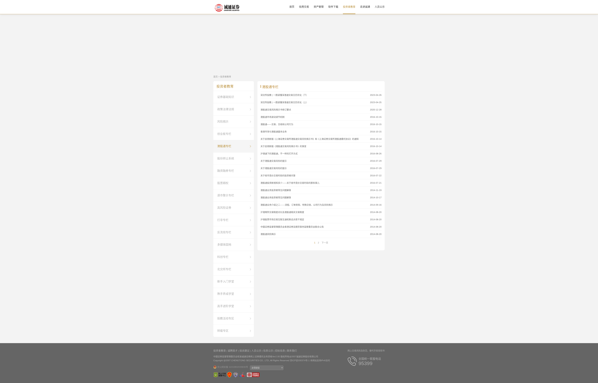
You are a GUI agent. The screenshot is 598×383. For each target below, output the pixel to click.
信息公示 (268, 350)
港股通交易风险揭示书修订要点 (276, 109)
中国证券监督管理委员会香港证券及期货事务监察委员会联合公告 (292, 227)
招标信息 (280, 350)
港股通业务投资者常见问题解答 (276, 190)
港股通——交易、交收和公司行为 (277, 124)
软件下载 (333, 6)
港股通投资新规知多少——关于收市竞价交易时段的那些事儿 (290, 183)
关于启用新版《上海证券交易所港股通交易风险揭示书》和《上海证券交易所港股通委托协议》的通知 (310, 139)
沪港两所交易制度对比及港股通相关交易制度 (282, 212)
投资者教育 (349, 6)
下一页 (325, 242)
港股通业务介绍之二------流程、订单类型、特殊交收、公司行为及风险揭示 (297, 205)
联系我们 (292, 350)
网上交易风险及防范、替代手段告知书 (366, 350)
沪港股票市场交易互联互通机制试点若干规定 (282, 219)
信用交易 (304, 6)
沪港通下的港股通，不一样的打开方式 (279, 153)
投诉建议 (244, 350)
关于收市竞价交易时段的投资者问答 (278, 175)
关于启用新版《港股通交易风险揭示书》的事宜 (283, 146)
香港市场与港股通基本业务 (274, 131)
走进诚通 (365, 6)
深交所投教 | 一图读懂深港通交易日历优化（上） (284, 102)
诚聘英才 (233, 350)
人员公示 (380, 6)
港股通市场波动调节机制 (273, 117)
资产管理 (319, 6)
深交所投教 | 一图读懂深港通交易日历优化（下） (284, 95)
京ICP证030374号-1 (300, 360)
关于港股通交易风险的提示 (274, 161)
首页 (291, 6)
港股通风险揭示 (268, 234)
